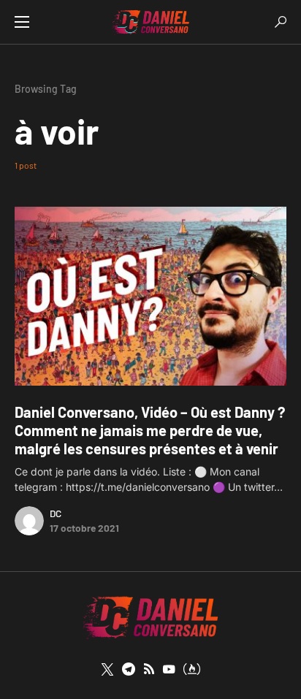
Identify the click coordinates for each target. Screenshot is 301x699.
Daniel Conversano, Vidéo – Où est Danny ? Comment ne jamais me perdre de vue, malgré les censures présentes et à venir (150, 430)
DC (55, 513)
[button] (22, 22)
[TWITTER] (107, 669)
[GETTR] (149, 669)
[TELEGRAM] (128, 669)
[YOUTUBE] (168, 669)
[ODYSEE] (191, 669)
